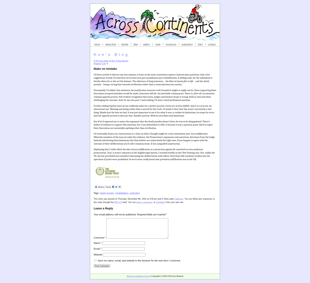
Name (98, 243)
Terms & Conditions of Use (138, 276)
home (97, 44)
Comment (100, 237)
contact (212, 44)
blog (136, 44)
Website (98, 254)
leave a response (144, 202)
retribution (134, 193)
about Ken (110, 44)
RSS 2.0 (118, 202)
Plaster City (100, 63)
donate (124, 44)
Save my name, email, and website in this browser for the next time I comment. (139, 260)
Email (97, 248)
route (157, 44)
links (200, 44)
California (178, 199)
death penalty (107, 193)
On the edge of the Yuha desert (112, 60)
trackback (160, 202)
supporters (187, 44)
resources (171, 44)
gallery (146, 44)
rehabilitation (121, 193)
